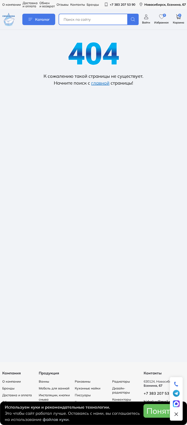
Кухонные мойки (87, 388)
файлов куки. (56, 419)
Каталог (42, 19)
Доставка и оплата (30, 4)
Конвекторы (121, 399)
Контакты (77, 4)
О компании (11, 4)
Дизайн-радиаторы (121, 390)
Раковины (82, 381)
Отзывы (62, 4)
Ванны (44, 381)
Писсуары (83, 395)
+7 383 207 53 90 (159, 393)
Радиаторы (121, 381)
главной (100, 83)
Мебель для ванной (54, 388)
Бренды (93, 4)
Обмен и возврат (47, 4)
